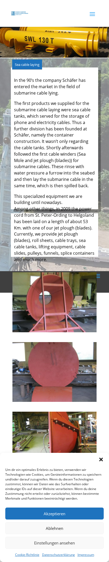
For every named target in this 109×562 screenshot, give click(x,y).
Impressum (86, 554)
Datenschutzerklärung (58, 554)
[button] (101, 459)
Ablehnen (54, 528)
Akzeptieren (54, 513)
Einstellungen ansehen (54, 543)
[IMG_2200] (54, 400)
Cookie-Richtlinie (27, 554)
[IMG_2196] (54, 330)
